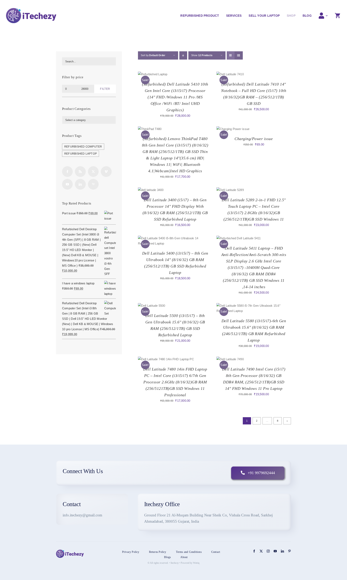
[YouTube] (67, 184)
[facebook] (254, 551)
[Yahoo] (93, 184)
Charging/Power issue (254, 138)
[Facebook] (67, 171)
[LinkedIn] (80, 184)
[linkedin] (282, 551)
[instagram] (268, 551)
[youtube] (275, 551)
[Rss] (80, 171)
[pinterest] (289, 551)
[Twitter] (93, 171)
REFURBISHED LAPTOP (80, 153)
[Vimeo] (106, 171)
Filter (105, 88)
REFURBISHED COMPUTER (83, 146)
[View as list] (239, 55)
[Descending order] (183, 55)
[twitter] (261, 551)
